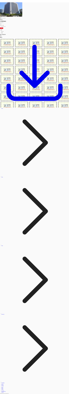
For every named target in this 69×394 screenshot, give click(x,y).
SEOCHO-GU (2, 314)
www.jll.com (2, 390)
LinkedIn (2, 388)
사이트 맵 (2, 385)
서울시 (2, 245)
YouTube (2, 389)
